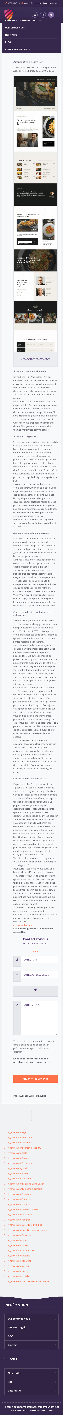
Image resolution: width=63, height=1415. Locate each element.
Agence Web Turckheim (20, 1163)
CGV (10, 1336)
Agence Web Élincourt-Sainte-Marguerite (28, 1281)
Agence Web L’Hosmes (20, 1142)
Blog (8, 42)
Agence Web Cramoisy (19, 1199)
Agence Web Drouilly (18, 1276)
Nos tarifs (11, 34)
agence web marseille (24, 925)
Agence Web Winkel (18, 1245)
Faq (10, 1381)
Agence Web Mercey (18, 1265)
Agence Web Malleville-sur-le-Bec (25, 1224)
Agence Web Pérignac (19, 1219)
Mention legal (16, 1327)
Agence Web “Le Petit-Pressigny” (25, 1147)
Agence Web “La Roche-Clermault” (25, 1188)
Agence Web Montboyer (20, 1137)
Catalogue (14, 1390)
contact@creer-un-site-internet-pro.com (40, 3)
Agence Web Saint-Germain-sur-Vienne (27, 1229)
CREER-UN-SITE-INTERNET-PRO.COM (23, 20)
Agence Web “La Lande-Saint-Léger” (26, 1183)
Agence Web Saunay (18, 1271)
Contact (13, 1344)
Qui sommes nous (19, 1318)
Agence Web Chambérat (20, 1214)
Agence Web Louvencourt (21, 1250)
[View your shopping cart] (51, 15)
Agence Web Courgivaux (20, 1193)
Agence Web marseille (17, 49)
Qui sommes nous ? (15, 27)
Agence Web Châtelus (19, 1255)
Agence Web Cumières (19, 1235)
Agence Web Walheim (19, 1204)
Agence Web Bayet (17, 1132)
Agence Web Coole (17, 1152)
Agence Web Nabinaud (19, 1178)
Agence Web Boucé (18, 1173)
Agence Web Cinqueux (19, 1157)
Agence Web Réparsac (19, 1260)
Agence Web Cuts (17, 1240)
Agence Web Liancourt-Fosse (23, 1209)
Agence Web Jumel (17, 1168)
